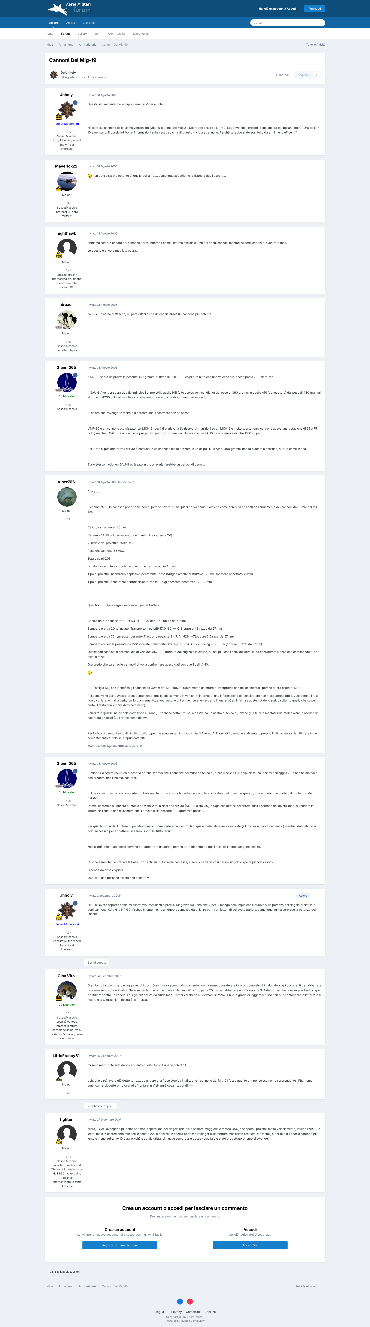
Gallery (82, 33)
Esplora (53, 22)
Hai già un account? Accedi (278, 8)
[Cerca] (320, 22)
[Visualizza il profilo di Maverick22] (67, 181)
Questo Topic (302, 22)
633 (68, 1156)
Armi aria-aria (96, 77)
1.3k (68, 132)
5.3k (68, 404)
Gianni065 (66, 367)
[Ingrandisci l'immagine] (90, 175)
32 (68, 519)
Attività (70, 22)
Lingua (160, 1312)
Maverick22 (66, 166)
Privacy (176, 1312)
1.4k (68, 270)
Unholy (70, 72)
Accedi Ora (250, 1245)
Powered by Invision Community (185, 1320)
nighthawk (66, 233)
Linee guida (141, 33)
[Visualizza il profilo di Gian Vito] (67, 991)
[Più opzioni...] (317, 95)
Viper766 (66, 482)
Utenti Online (116, 33)
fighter (66, 1119)
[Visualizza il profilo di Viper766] (67, 497)
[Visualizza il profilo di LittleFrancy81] (67, 1070)
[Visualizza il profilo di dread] (67, 319)
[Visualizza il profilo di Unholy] (53, 75)
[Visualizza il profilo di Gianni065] (67, 382)
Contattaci (193, 1312)
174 (68, 203)
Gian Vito (66, 976)
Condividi (282, 75)
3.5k (68, 341)
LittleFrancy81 (66, 1055)
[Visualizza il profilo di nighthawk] (67, 248)
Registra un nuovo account (120, 1245)
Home (49, 33)
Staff (97, 33)
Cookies (210, 1312)
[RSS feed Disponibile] (321, 1286)
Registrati (315, 8)
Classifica (89, 22)
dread (66, 304)
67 (68, 1092)
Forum (65, 33)
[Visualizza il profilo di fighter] (67, 1134)
